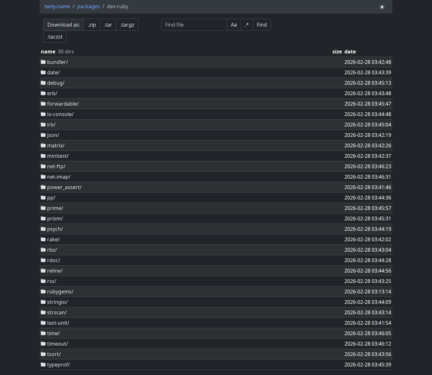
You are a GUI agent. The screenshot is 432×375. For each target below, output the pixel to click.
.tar (108, 24)
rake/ (53, 239)
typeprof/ (58, 364)
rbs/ (51, 249)
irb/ (51, 124)
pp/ (50, 197)
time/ (53, 333)
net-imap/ (58, 176)
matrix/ (55, 145)
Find (262, 24)
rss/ (51, 281)
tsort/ (53, 354)
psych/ (54, 228)
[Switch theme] (382, 7)
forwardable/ (62, 103)
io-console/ (60, 114)
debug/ (55, 82)
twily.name (57, 6)
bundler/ (57, 61)
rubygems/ (59, 291)
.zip (92, 24)
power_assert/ (64, 187)
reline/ (54, 270)
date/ (53, 72)
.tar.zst (55, 36)
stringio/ (57, 301)
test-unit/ (57, 322)
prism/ (54, 218)
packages (88, 6)
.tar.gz (127, 24)
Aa (234, 24)
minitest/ (57, 155)
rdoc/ (53, 260)
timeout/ (57, 343)
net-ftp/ (55, 166)
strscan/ (56, 312)
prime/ (54, 208)
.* (247, 24)
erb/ (51, 93)
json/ (52, 135)
